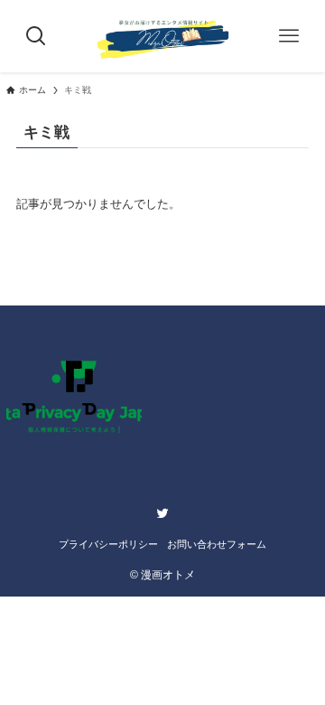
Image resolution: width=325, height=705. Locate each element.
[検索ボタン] (36, 36)
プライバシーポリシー (108, 544)
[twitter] (162, 513)
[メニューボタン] (289, 36)
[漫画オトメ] (162, 36)
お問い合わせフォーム (216, 544)
